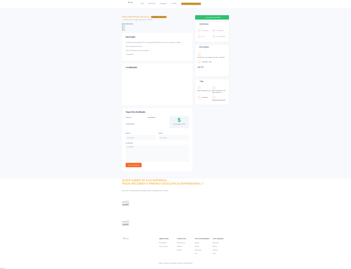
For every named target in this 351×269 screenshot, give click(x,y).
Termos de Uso (163, 246)
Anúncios (179, 246)
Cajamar (215, 250)
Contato (174, 3)
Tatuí (214, 253)
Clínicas (197, 246)
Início (142, 3)
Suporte (179, 250)
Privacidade (162, 243)
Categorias (163, 3)
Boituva (215, 246)
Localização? (130, 124)
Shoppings (198, 250)
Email (160, 133)
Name (128, 133)
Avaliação (129, 143)
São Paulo (216, 243)
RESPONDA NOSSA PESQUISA (191, 3)
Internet (197, 243)
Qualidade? (151, 117)
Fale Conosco (181, 243)
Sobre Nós (151, 3)
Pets (196, 253)
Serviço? (129, 117)
